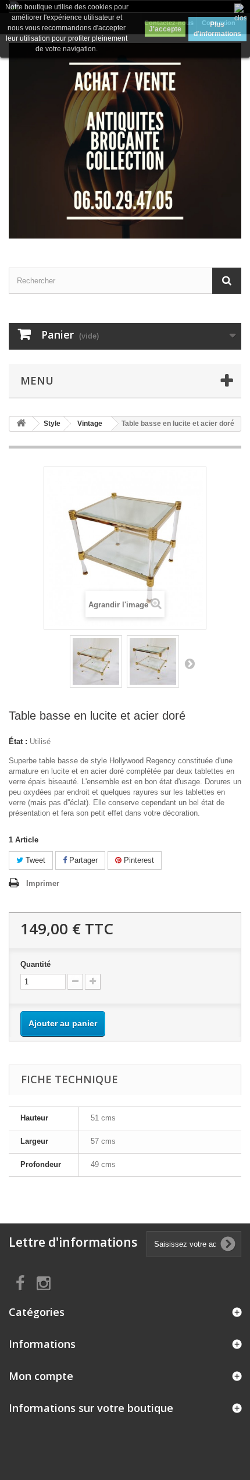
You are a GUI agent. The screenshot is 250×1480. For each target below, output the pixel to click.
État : (18, 741)
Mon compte (41, 1376)
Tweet (34, 860)
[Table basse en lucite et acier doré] (96, 661)
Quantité (35, 964)
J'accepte (165, 29)
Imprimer (42, 883)
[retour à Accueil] (21, 424)
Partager (82, 860)
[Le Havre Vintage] (125, 140)
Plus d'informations (217, 29)
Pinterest (138, 860)
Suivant (189, 663)
